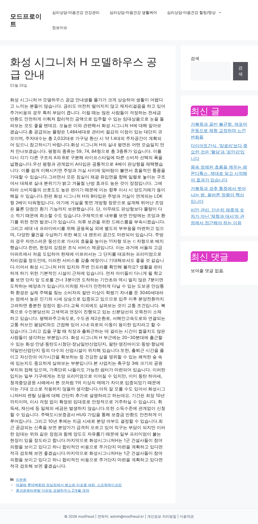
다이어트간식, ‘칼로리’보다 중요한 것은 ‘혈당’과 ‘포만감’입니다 (219, 152)
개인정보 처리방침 (161, 516)
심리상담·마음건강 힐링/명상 (191, 12)
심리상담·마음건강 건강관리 (76, 12)
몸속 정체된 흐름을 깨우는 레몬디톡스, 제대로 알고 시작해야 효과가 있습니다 (219, 173)
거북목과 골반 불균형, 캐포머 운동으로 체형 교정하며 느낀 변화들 (219, 131)
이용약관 (187, 516)
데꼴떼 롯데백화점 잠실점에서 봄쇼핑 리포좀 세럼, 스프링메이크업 (69, 485)
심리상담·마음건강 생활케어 (133, 12)
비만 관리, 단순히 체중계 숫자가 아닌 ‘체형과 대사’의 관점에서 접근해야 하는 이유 (217, 216)
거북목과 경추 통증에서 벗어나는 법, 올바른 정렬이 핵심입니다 (218, 195)
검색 (195, 58)
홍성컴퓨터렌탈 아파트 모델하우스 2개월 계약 (52, 490)
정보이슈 (59, 27)
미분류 (21, 479)
